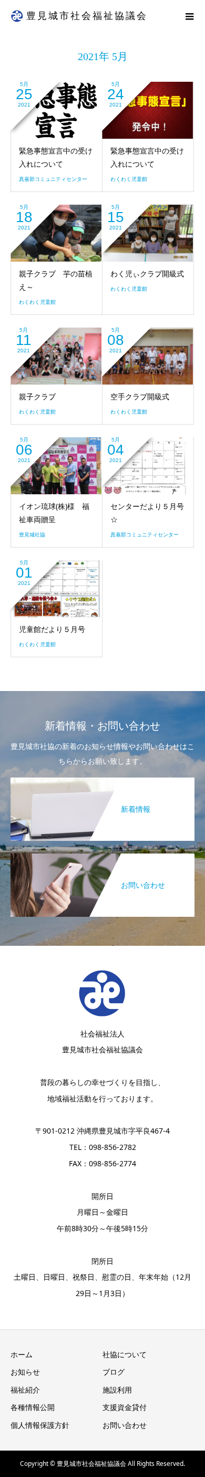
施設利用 (117, 1390)
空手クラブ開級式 (139, 396)
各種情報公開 (33, 1407)
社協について (124, 1354)
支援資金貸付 (124, 1407)
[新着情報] (102, 781)
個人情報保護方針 (40, 1425)
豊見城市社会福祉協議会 (87, 16)
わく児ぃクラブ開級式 (147, 273)
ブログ (113, 1372)
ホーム (22, 1354)
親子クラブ (37, 396)
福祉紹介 (25, 1390)
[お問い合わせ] (102, 857)
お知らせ (25, 1372)
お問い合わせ (124, 1425)
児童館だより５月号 (52, 629)
